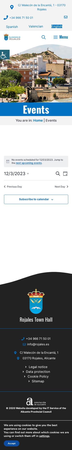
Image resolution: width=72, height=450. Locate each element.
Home (38, 120)
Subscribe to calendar (34, 199)
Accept (11, 443)
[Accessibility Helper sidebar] (5, 54)
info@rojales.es (38, 344)
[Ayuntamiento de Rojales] (12, 37)
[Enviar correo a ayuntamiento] (63, 17)
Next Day (60, 186)
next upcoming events (29, 162)
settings (44, 436)
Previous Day (14, 186)
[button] (44, 37)
